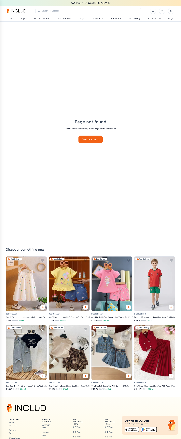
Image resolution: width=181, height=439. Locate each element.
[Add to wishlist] (43, 260)
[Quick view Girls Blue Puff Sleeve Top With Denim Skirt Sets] (128, 376)
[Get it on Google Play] (149, 429)
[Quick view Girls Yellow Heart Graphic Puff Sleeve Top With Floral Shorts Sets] (85, 307)
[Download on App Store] (132, 429)
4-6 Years (77, 437)
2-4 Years (77, 432)
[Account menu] (171, 11)
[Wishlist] (153, 11)
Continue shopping (90, 139)
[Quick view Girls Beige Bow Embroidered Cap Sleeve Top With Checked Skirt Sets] (85, 376)
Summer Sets (46, 426)
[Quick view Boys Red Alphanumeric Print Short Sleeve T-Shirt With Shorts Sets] (171, 307)
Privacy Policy (12, 431)
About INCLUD (12, 424)
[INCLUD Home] (16, 11)
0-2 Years (77, 427)
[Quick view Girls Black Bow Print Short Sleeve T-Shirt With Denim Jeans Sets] (42, 376)
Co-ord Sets (45, 434)
